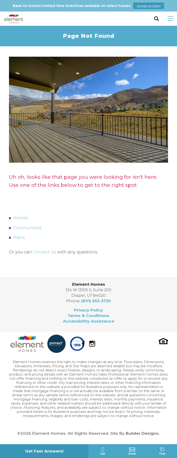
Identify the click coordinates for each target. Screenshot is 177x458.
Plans (19, 237)
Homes (20, 217)
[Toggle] (170, 19)
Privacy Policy (88, 310)
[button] (156, 19)
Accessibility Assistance (88, 321)
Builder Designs (142, 433)
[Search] (156, 19)
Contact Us (44, 252)
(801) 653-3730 (96, 301)
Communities (27, 227)
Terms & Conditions (88, 315)
